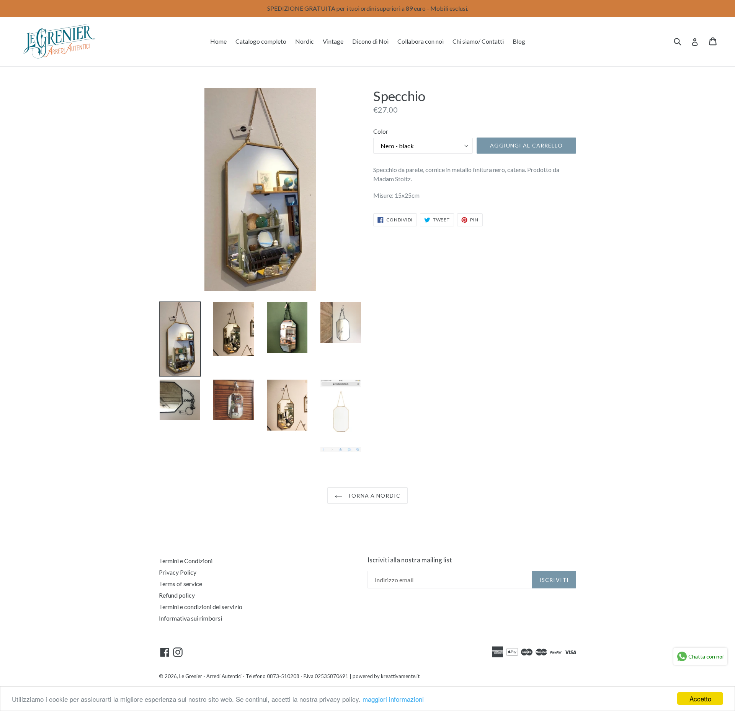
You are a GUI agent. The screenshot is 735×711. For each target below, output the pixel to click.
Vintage (333, 41)
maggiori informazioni (393, 699)
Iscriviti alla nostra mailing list (410, 560)
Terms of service (180, 583)
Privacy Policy (177, 572)
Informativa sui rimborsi (190, 618)
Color (380, 131)
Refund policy (177, 595)
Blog (519, 41)
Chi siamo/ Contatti (478, 41)
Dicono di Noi (370, 41)
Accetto (700, 698)
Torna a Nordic (373, 495)
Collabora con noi (420, 41)
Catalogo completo (260, 41)
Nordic (304, 41)
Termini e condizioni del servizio (200, 606)
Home (218, 41)
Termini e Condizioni (185, 560)
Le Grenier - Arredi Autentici (210, 676)
